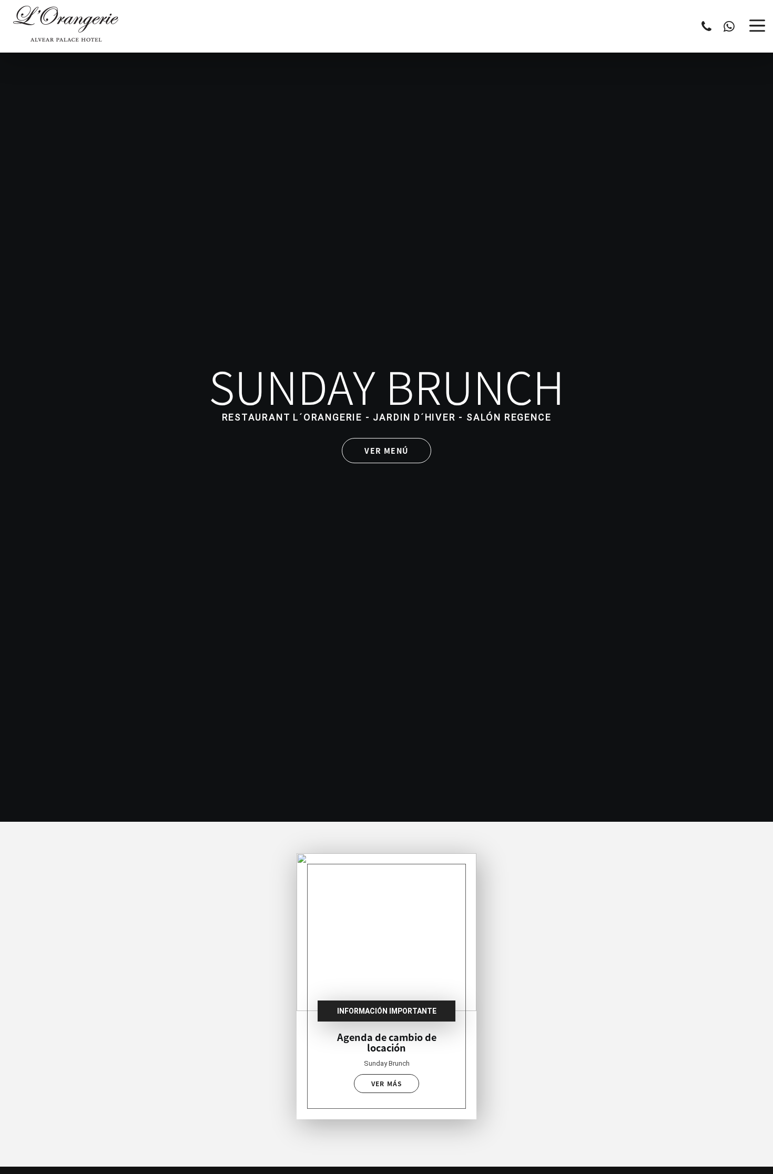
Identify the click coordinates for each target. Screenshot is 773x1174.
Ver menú (386, 450)
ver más (386, 1083)
